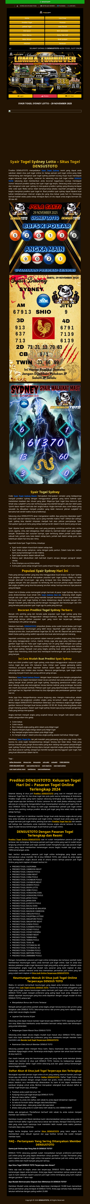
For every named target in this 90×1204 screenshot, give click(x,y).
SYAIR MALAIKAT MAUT (16, 766)
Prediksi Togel (27, 22)
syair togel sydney (60, 766)
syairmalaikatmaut (44, 769)
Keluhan (27, 43)
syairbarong (32, 769)
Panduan (62, 43)
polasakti (54, 762)
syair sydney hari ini (33, 766)
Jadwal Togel (27, 27)
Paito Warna (26, 35)
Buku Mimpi (26, 39)
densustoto (37, 762)
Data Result (62, 27)
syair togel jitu (47, 766)
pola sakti (46, 762)
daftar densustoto (15, 762)
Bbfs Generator (62, 31)
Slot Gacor (27, 31)
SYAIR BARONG (64, 762)
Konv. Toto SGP (62, 35)
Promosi (63, 22)
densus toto (27, 762)
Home (27, 18)
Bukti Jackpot (62, 39)
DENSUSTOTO (44, 1200)
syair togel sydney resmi (17, 769)
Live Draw (62, 18)
